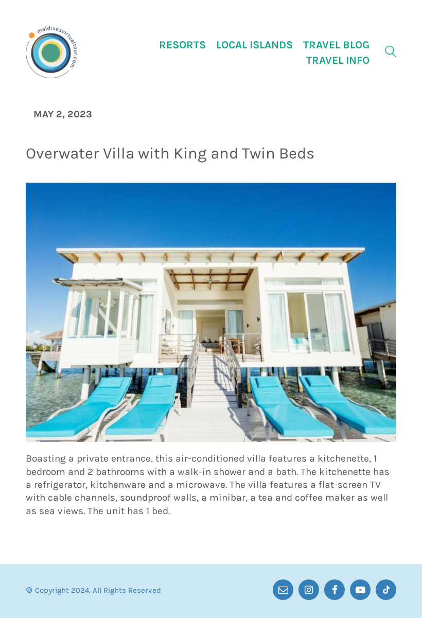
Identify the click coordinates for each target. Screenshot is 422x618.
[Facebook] (334, 589)
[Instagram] (308, 589)
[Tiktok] (386, 589)
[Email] (283, 589)
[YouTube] (360, 589)
